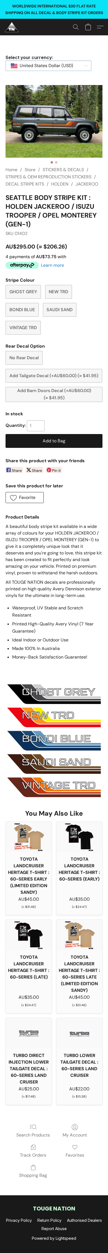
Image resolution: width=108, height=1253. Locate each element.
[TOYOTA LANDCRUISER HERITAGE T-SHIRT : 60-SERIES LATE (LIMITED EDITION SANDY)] (79, 935)
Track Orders (33, 1155)
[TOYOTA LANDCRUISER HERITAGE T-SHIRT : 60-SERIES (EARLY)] (79, 837)
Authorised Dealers (84, 1220)
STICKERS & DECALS (63, 170)
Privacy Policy (19, 1220)
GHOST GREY (23, 292)
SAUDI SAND (60, 310)
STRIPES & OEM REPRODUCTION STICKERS (48, 177)
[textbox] (45, 65)
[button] (12, 27)
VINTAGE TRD (23, 328)
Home (11, 170)
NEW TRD (58, 292)
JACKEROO (87, 184)
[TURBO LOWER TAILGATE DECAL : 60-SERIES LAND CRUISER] (79, 1033)
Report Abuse (54, 1228)
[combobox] (48, 65)
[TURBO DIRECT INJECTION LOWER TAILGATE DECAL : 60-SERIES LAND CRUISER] (29, 1033)
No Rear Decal (24, 358)
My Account (75, 1135)
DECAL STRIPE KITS (25, 184)
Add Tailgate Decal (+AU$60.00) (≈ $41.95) (53, 376)
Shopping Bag (33, 1175)
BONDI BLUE (22, 310)
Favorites (75, 1155)
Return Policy (49, 1220)
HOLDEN (59, 184)
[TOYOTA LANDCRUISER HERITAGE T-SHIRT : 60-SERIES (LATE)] (29, 935)
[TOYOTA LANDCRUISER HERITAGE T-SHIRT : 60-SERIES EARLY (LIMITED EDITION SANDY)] (29, 837)
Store (30, 170)
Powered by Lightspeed (54, 1238)
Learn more (52, 265)
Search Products (33, 1135)
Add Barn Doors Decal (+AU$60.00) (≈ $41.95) (54, 394)
